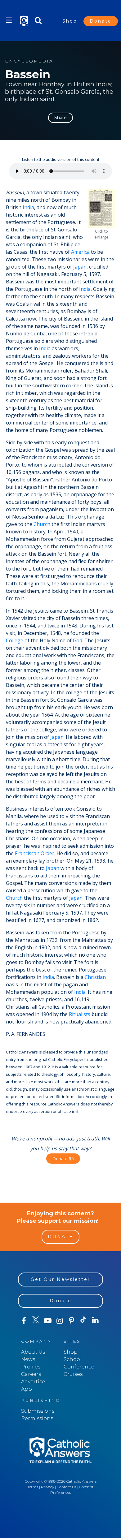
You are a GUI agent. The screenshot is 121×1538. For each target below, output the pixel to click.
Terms (32, 1486)
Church (42, 524)
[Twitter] (36, 1320)
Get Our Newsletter (60, 1279)
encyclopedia (29, 61)
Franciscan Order (34, 853)
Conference (79, 1367)
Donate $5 (63, 1158)
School (73, 1359)
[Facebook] (24, 1320)
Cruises (73, 1374)
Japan (80, 266)
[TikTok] (83, 1320)
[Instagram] (59, 1320)
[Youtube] (48, 1320)
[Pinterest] (71, 1320)
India (28, 207)
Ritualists (79, 1014)
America (80, 251)
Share (60, 117)
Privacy (47, 1486)
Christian (95, 977)
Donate (101, 21)
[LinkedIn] (95, 1320)
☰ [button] (9, 20)
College (14, 640)
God (77, 640)
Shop (69, 21)
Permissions (37, 1418)
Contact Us (66, 1486)
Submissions (37, 1411)
